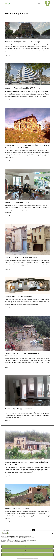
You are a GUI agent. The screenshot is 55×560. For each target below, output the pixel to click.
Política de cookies (21, 558)
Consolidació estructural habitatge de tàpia (22, 257)
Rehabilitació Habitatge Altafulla (17, 202)
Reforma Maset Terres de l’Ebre (17, 509)
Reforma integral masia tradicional (18, 296)
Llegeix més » (8, 55)
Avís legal (36, 558)
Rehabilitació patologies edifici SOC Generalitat (24, 88)
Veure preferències (27, 554)
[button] (53, 533)
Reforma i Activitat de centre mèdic (19, 409)
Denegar (27, 550)
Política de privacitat (29, 558)
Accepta (27, 546)
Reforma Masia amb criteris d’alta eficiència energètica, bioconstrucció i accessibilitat (27, 146)
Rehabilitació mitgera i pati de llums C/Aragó (22, 42)
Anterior (6, 530)
